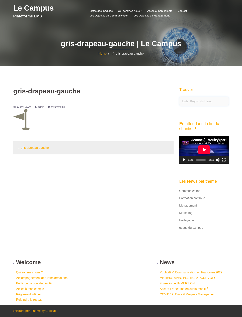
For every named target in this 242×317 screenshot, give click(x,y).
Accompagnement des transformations (41, 277)
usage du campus (191, 227)
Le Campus (33, 8)
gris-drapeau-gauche (35, 147)
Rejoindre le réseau (29, 299)
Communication (189, 191)
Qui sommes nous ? (130, 10)
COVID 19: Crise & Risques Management (187, 294)
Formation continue (192, 198)
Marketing (185, 212)
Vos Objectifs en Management (152, 15)
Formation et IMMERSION (177, 283)
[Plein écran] (224, 160)
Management (188, 205)
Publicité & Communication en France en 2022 (191, 272)
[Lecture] (184, 160)
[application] (204, 150)
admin (41, 106)
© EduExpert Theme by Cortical (34, 310)
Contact (182, 10)
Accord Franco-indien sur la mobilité (184, 288)
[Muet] (218, 160)
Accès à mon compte (159, 10)
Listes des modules (101, 10)
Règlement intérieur (29, 294)
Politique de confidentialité (34, 283)
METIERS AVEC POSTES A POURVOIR (187, 277)
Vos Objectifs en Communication (109, 15)
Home (103, 53)
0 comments (58, 106)
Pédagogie (186, 220)
